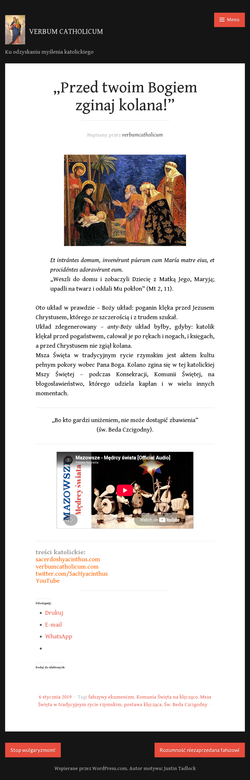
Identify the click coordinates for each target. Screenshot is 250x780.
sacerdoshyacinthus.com (68, 559)
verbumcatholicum (142, 135)
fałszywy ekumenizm (111, 697)
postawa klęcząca (143, 705)
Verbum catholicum (66, 31)
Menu (233, 20)
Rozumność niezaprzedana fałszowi (200, 750)
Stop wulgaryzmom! (33, 750)
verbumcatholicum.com (67, 566)
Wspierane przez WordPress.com (90, 768)
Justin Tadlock (180, 768)
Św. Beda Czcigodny (185, 705)
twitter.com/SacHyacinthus (72, 573)
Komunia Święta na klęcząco (167, 697)
